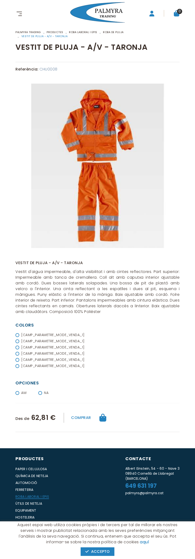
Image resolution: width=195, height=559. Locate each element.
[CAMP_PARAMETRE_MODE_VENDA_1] (53, 334)
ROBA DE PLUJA (113, 32)
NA (46, 392)
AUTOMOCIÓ (26, 482)
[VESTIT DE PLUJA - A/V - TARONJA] (97, 166)
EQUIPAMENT (25, 510)
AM (23, 392)
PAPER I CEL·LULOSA (31, 469)
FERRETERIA (24, 489)
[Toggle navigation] (18, 13)
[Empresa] (97, 12)
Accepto (100, 551)
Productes (55, 32)
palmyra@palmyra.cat (144, 493)
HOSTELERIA (25, 517)
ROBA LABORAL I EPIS (83, 32)
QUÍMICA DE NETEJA (31, 475)
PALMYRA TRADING (28, 32)
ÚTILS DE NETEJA (28, 503)
